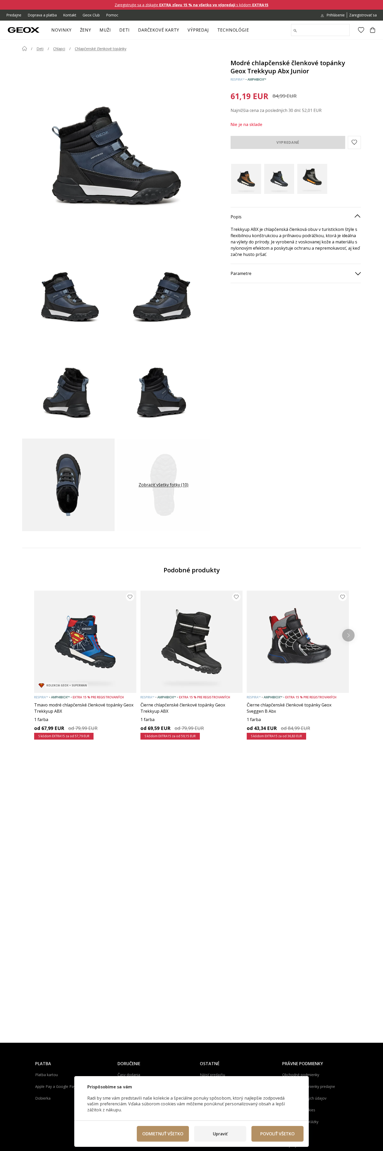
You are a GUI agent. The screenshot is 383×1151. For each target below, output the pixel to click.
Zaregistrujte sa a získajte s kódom (191, 4)
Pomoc (112, 15)
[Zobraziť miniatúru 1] (68, 294)
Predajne (13, 15)
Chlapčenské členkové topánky (100, 48)
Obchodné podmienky (300, 1074)
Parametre (241, 273)
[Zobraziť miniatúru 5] (68, 485)
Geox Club (91, 15)
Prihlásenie (335, 15)
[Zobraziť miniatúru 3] (68, 389)
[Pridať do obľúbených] (130, 597)
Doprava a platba (42, 15)
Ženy (85, 30)
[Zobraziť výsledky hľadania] (295, 31)
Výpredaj (198, 30)
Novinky (61, 30)
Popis (236, 216)
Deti (124, 30)
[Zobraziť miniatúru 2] (163, 294)
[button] (354, 142)
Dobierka (43, 1098)
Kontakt (69, 15)
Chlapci (59, 48)
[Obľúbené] (361, 30)
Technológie (233, 30)
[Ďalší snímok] (348, 635)
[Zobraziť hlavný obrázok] (116, 151)
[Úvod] (24, 48)
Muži (105, 30)
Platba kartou (46, 1074)
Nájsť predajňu (212, 1074)
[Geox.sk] (23, 30)
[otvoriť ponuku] (93, 31)
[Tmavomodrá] (279, 178)
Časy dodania (129, 1074)
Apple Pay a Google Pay (55, 1086)
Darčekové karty (158, 30)
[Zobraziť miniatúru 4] (163, 389)
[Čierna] (246, 178)
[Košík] (372, 30)
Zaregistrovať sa (363, 15)
